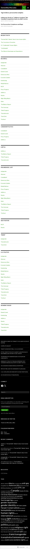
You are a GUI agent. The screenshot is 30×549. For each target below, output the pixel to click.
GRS (17, 505)
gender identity (8, 505)
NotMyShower (10, 522)
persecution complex (18, 522)
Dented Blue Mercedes (8, 8)
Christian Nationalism (9, 495)
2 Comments (11, 20)
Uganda (26, 537)
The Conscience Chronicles (8, 42)
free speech (15, 500)
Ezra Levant (20, 498)
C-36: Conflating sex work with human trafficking (14, 371)
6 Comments (10, 26)
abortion (2, 483)
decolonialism (11, 496)
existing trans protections (9, 498)
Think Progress (5, 110)
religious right (21, 527)
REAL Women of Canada (7, 527)
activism (6, 483)
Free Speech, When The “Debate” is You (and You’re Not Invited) (15, 342)
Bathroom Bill (14, 485)
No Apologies (21, 521)
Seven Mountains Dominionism (7, 531)
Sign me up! (4, 410)
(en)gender (4, 62)
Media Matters (4, 83)
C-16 (12, 488)
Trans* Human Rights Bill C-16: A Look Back (12, 349)
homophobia (6, 510)
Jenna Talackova (23, 516)
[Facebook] (2, 386)
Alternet (3, 65)
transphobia (6, 537)
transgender (20, 534)
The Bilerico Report (6, 104)
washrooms (9, 540)
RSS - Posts (4, 432)
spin (21, 531)
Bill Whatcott (4, 488)
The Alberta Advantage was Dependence (11, 51)
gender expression (9, 502)
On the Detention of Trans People (10, 375)
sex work (17, 531)
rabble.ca (3, 92)
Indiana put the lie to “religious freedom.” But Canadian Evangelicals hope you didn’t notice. (14, 18)
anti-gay (25, 483)
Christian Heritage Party (7, 492)
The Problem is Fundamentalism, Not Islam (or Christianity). (13, 357)
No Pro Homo (4, 522)
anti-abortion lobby (18, 483)
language (4, 519)
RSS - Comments (5, 433)
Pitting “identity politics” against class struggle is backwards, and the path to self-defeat (14, 352)
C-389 (23, 488)
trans (11, 534)
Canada (15, 490)
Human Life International (18, 510)
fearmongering (6, 500)
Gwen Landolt (22, 505)
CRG (8, 496)
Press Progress (5, 89)
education (19, 496)
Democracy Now (5, 74)
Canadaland (4, 68)
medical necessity (14, 520)
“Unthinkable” (4, 48)
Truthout (3, 119)
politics (4, 524)
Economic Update (5, 77)
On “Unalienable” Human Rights (9, 45)
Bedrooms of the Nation (24, 485)
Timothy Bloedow (5, 534)
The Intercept (4, 107)
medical (7, 521)
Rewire (2, 95)
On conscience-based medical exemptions (12, 365)
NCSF (2, 86)
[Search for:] (15, 392)
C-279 (18, 488)
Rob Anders (20, 529)
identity (16, 513)
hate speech (22, 508)
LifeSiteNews (15, 519)
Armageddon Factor (5, 485)
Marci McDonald (23, 519)
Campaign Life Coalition (6, 491)
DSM (16, 496)
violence (3, 540)
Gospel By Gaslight (6, 346)
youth (27, 540)
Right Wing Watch (5, 98)
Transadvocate (5, 113)
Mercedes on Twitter (8, 419)
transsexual (18, 537)
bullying (8, 488)
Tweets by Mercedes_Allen (8, 422)
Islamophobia (16, 516)
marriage (3, 520)
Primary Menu (28, 8)
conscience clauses (22, 494)
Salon (2, 101)
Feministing (4, 80)
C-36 (14, 488)
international (7, 515)
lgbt (9, 518)
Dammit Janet (4, 71)
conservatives (4, 496)
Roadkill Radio (13, 529)
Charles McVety (23, 491)
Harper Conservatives (10, 508)
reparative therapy (5, 529)
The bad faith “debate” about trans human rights (13, 39)
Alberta (11, 483)
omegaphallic (4, 457)
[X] (5, 386)
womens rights (19, 540)
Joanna (2, 443)
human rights (7, 512)
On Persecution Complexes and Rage (12, 24)
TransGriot (4, 116)
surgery (25, 531)
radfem (17, 525)
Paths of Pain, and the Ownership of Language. (13, 368)
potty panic (11, 525)
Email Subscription (7, 398)
